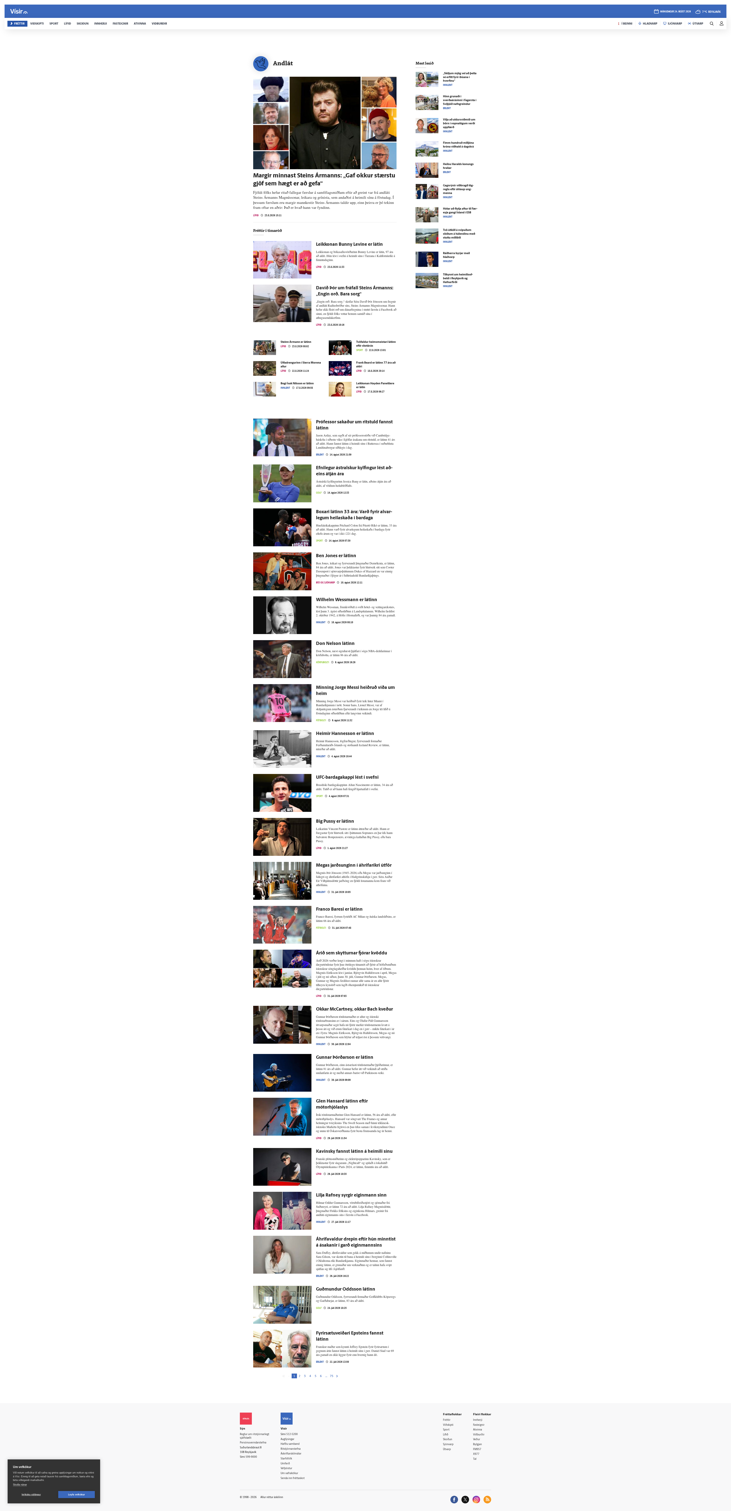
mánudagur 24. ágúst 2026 (675, 12)
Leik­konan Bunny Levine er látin (349, 244)
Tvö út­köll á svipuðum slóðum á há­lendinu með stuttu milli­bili (459, 234)
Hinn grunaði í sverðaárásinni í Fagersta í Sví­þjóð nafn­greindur (459, 100)
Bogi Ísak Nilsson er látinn (297, 383)
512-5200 (292, 1434)
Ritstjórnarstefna (291, 1449)
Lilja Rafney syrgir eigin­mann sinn (351, 1195)
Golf (319, 493)
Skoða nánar (20, 1484)
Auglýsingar (287, 1439)
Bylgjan (477, 1444)
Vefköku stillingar (31, 1494)
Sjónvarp (448, 1444)
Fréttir (446, 1420)
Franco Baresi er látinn (339, 909)
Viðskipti (448, 1425)
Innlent (285, 388)
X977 (476, 1454)
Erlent (320, 455)
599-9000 (251, 1457)
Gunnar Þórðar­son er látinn (344, 1057)
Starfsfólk (286, 1458)
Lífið (256, 215)
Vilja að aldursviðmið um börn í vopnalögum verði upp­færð (459, 123)
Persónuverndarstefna (253, 1442)
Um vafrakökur (289, 1473)
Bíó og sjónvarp (325, 583)
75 (331, 1376)
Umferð (285, 1463)
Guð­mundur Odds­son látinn (345, 1289)
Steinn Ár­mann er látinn (296, 342)
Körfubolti (322, 662)
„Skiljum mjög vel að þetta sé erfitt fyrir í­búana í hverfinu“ (459, 77)
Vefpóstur (286, 1468)
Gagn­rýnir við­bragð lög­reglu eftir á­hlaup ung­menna (458, 189)
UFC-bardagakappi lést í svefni (347, 777)
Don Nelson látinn (335, 643)
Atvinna (477, 1429)
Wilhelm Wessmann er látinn (346, 600)
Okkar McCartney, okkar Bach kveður (354, 1009)
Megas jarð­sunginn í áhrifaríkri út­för (354, 865)
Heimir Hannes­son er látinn (345, 734)
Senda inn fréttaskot (293, 1478)
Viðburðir (478, 1434)
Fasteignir (478, 1425)
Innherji (477, 1420)
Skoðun (447, 1439)
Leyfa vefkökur (76, 1494)
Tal (474, 1459)
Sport (359, 350)
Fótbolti (321, 720)
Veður (476, 1439)
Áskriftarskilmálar (291, 1453)
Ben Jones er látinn (336, 556)
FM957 (477, 1449)
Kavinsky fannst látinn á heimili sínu (354, 1151)
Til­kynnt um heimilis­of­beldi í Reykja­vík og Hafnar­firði (458, 278)
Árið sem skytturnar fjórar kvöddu (351, 953)
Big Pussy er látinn (335, 821)
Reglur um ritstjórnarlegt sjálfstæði (254, 1436)
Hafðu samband (290, 1444)
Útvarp (447, 1449)
